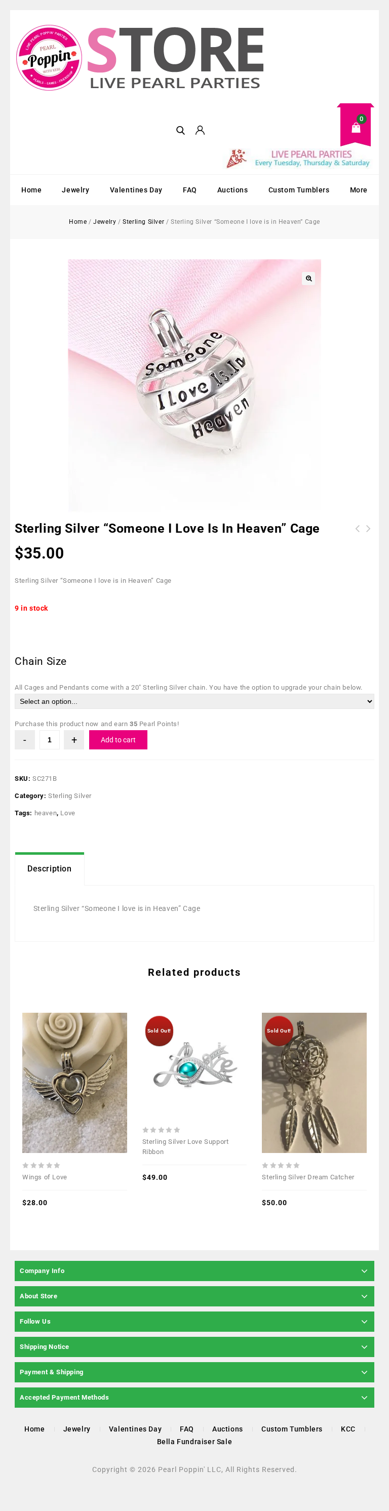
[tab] (50, 869)
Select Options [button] (96, 1060)
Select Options (216, 1044)
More (359, 190)
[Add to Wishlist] (74, 1060)
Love (67, 813)
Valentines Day (136, 190)
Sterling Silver (143, 221)
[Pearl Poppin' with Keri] (141, 58)
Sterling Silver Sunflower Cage (357, 535)
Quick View (52, 1060)
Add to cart (118, 740)
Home (31, 190)
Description (49, 868)
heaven (45, 813)
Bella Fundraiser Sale (194, 1442)
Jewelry (75, 190)
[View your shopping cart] (298, 135)
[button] (308, 278)
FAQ (190, 190)
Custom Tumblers (299, 190)
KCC (348, 1429)
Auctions (232, 190)
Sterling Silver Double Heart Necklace (368, 541)
